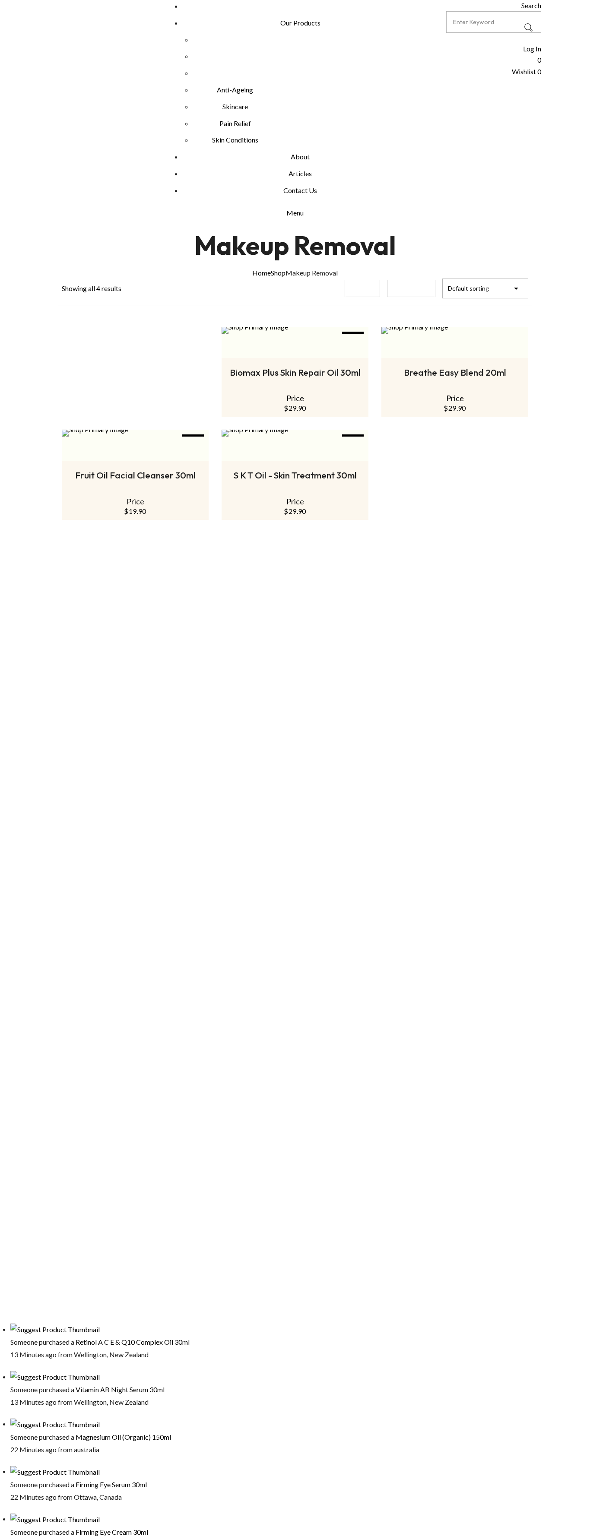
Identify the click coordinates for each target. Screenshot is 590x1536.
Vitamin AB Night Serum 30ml (120, 1389)
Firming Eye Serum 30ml (111, 1484)
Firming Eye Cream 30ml (112, 1532)
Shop (278, 273)
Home (261, 273)
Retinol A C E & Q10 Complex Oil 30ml (133, 1342)
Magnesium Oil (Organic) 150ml (123, 1437)
